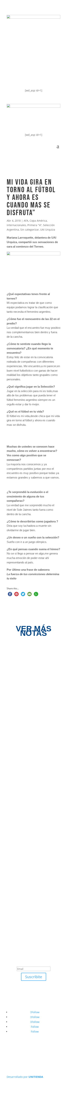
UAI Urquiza (47, 229)
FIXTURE (18, 63)
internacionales (16, 225)
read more (20, 710)
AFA (26, 220)
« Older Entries (16, 895)
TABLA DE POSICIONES (30, 48)
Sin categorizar (29, 229)
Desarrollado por (25, 1077)
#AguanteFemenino (28, 77)
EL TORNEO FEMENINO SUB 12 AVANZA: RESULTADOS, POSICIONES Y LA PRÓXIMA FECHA (30, 778)
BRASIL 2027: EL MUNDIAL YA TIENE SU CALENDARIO (30, 696)
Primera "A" (34, 225)
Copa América (38, 220)
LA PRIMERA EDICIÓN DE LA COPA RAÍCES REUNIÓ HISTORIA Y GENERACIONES (32, 862)
